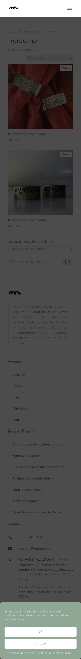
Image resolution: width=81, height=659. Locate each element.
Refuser (40, 643)
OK (40, 631)
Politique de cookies (21, 653)
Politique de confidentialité (54, 653)
